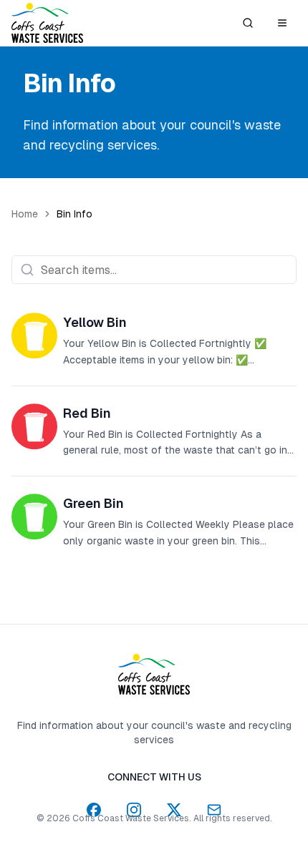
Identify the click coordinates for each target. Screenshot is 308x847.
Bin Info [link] (74, 214)
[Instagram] (134, 809)
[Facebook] (94, 809)
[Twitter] (174, 809)
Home (24, 214)
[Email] (214, 809)
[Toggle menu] (282, 23)
